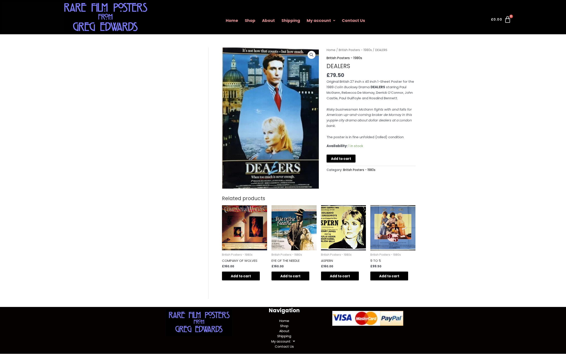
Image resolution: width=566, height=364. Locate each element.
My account (319, 20)
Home (232, 20)
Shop (250, 20)
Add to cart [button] (241, 276)
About (268, 20)
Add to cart (341, 158)
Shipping (290, 20)
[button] (320, 20)
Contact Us (353, 20)
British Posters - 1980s (355, 50)
